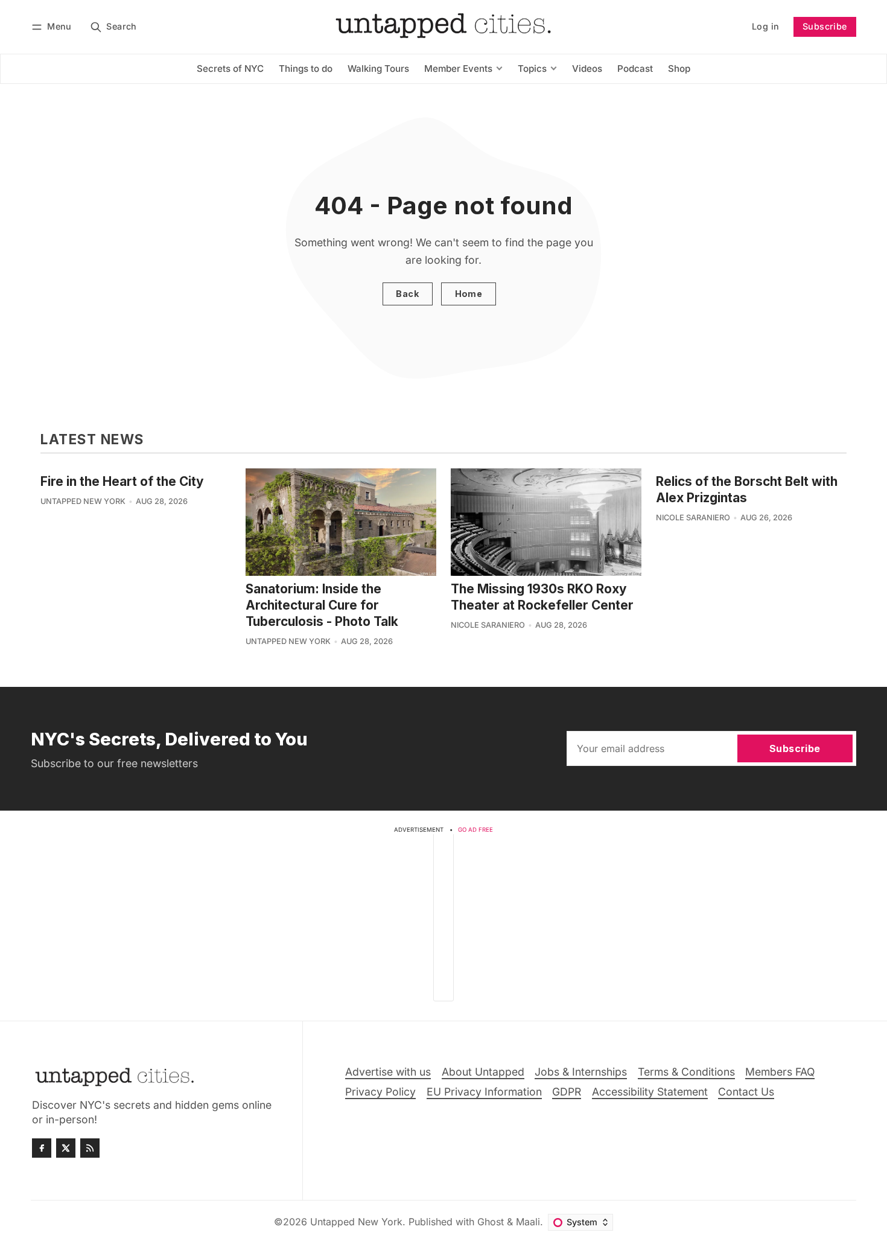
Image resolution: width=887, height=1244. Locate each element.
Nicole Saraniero (488, 625)
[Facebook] (41, 1148)
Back (407, 294)
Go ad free (475, 829)
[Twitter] (65, 1148)
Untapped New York (83, 501)
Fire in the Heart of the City (122, 481)
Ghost (490, 1222)
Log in (765, 26)
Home (469, 294)
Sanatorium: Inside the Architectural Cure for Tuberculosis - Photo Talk (322, 605)
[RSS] (90, 1148)
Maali (528, 1222)
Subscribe (825, 26)
